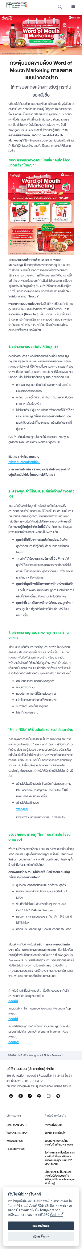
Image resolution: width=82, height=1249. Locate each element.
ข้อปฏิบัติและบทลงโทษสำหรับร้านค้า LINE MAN (59, 1143)
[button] (73, 6)
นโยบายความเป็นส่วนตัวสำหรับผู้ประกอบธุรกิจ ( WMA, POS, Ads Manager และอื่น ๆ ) (60, 1178)
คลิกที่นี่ (13, 1001)
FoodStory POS (16, 1149)
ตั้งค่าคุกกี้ (56, 1214)
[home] (15, 5)
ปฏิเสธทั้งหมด (41, 1236)
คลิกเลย (13, 1042)
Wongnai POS (15, 1141)
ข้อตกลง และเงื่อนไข (55, 1133)
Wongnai (22, 809)
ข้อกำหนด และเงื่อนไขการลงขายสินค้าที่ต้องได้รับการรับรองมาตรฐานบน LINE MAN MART (60, 1158)
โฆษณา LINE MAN (17, 1133)
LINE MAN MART (17, 1125)
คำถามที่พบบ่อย (53, 1125)
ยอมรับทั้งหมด (41, 1226)
